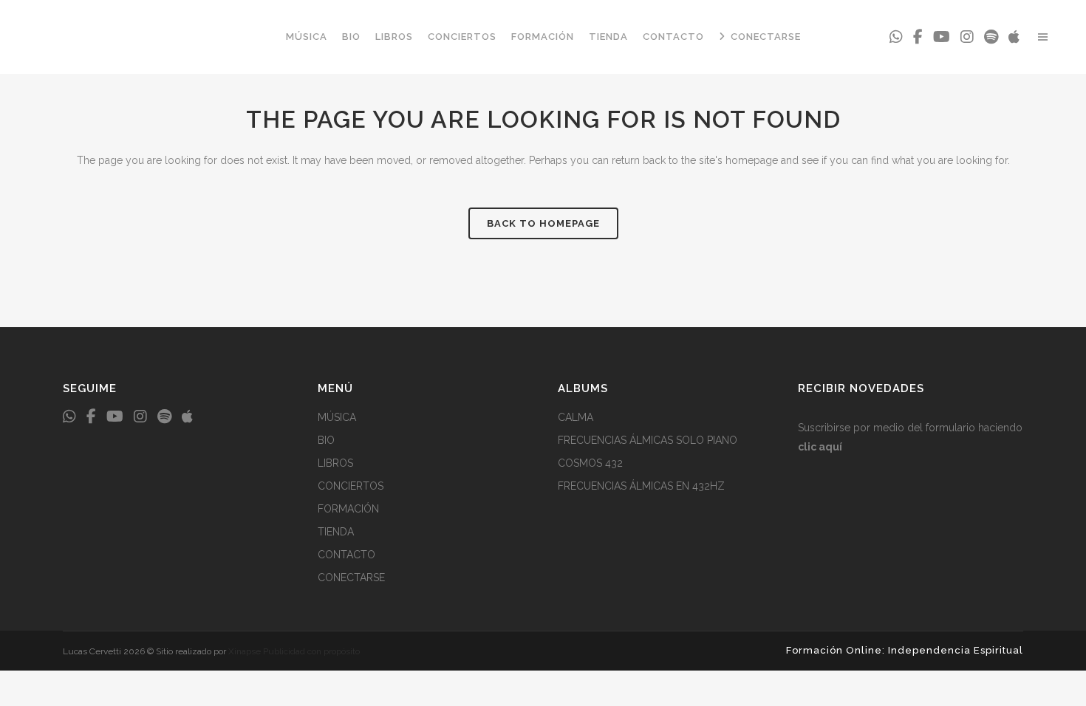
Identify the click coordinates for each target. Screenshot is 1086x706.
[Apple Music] (1014, 37)
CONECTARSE (351, 577)
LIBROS (335, 463)
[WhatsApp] (896, 37)
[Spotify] (991, 37)
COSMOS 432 (590, 463)
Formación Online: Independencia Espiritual (904, 650)
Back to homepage (543, 223)
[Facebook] (918, 37)
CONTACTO (346, 555)
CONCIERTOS (350, 486)
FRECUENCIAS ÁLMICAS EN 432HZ (641, 486)
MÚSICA (337, 417)
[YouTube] (941, 37)
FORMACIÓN (348, 509)
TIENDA (336, 532)
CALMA (575, 417)
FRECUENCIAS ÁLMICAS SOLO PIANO (647, 440)
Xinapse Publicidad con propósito (294, 651)
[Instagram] (967, 37)
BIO (326, 440)
